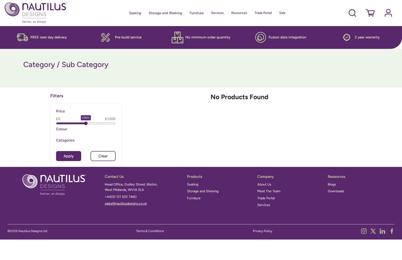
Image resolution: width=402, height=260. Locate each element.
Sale (282, 13)
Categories (65, 140)
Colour (61, 129)
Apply (69, 156)
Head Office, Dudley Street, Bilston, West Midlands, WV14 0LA (131, 187)
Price (60, 111)
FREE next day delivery (48, 37)
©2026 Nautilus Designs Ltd (27, 231)
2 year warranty (367, 37)
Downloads (336, 191)
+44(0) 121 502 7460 (121, 197)
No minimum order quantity (207, 37)
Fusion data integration (287, 37)
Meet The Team (268, 191)
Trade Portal (263, 13)
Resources (239, 13)
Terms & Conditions (150, 231)
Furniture (197, 13)
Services (217, 13)
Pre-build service (128, 37)
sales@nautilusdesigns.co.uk (126, 203)
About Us (264, 184)
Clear (103, 156)
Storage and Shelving (165, 13)
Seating (135, 13)
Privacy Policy (262, 231)
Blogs (332, 184)
